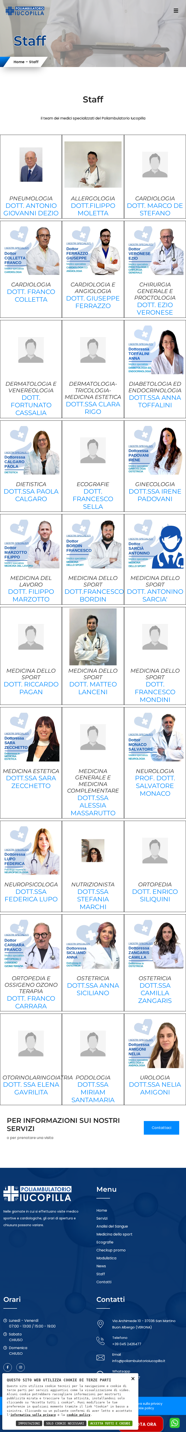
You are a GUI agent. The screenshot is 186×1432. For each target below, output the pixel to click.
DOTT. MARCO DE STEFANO (155, 209)
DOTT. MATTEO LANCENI (93, 688)
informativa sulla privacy (33, 1415)
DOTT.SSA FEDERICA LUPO (31, 895)
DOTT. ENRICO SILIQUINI (155, 895)
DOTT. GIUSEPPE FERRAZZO (93, 302)
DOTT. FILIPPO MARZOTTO (31, 595)
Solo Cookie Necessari (65, 1423)
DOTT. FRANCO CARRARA (31, 1002)
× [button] (133, 1378)
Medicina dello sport (114, 1234)
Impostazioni (29, 1423)
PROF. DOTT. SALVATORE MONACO (155, 785)
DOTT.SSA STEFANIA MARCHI (93, 899)
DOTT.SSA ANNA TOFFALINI (155, 401)
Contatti (103, 1282)
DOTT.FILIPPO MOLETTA (93, 209)
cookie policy (78, 1415)
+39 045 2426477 (126, 1344)
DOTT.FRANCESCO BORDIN (94, 595)
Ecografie (104, 1242)
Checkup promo (111, 1250)
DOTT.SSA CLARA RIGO (93, 408)
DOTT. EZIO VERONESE (155, 308)
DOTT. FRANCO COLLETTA (31, 295)
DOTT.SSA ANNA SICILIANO (93, 989)
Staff (100, 1274)
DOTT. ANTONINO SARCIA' (155, 595)
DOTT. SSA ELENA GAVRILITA (31, 1088)
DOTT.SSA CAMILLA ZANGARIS (155, 993)
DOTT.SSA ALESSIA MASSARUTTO (93, 805)
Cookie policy (143, 1408)
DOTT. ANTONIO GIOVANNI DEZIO (31, 209)
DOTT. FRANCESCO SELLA (93, 498)
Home (19, 62)
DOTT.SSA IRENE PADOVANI (155, 495)
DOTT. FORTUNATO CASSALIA (31, 405)
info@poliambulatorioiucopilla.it (138, 1360)
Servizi (102, 1218)
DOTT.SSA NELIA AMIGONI (155, 1088)
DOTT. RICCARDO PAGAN (31, 688)
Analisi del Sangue (112, 1226)
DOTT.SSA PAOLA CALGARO (31, 495)
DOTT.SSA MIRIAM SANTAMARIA (93, 1092)
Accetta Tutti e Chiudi (110, 1423)
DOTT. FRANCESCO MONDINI (155, 691)
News (101, 1266)
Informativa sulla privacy (142, 1403)
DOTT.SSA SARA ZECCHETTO (31, 782)
